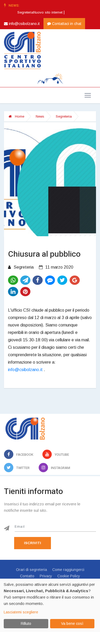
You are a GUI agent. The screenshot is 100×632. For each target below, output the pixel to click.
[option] (41, 12)
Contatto (27, 576)
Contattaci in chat (66, 24)
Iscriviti (32, 543)
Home (19, 116)
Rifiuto (26, 623)
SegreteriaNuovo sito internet (39, 12)
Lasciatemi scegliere (21, 612)
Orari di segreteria (31, 569)
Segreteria (64, 116)
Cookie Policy (68, 576)
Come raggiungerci (68, 569)
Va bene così (72, 623)
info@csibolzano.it (24, 24)
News (40, 116)
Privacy (46, 576)
